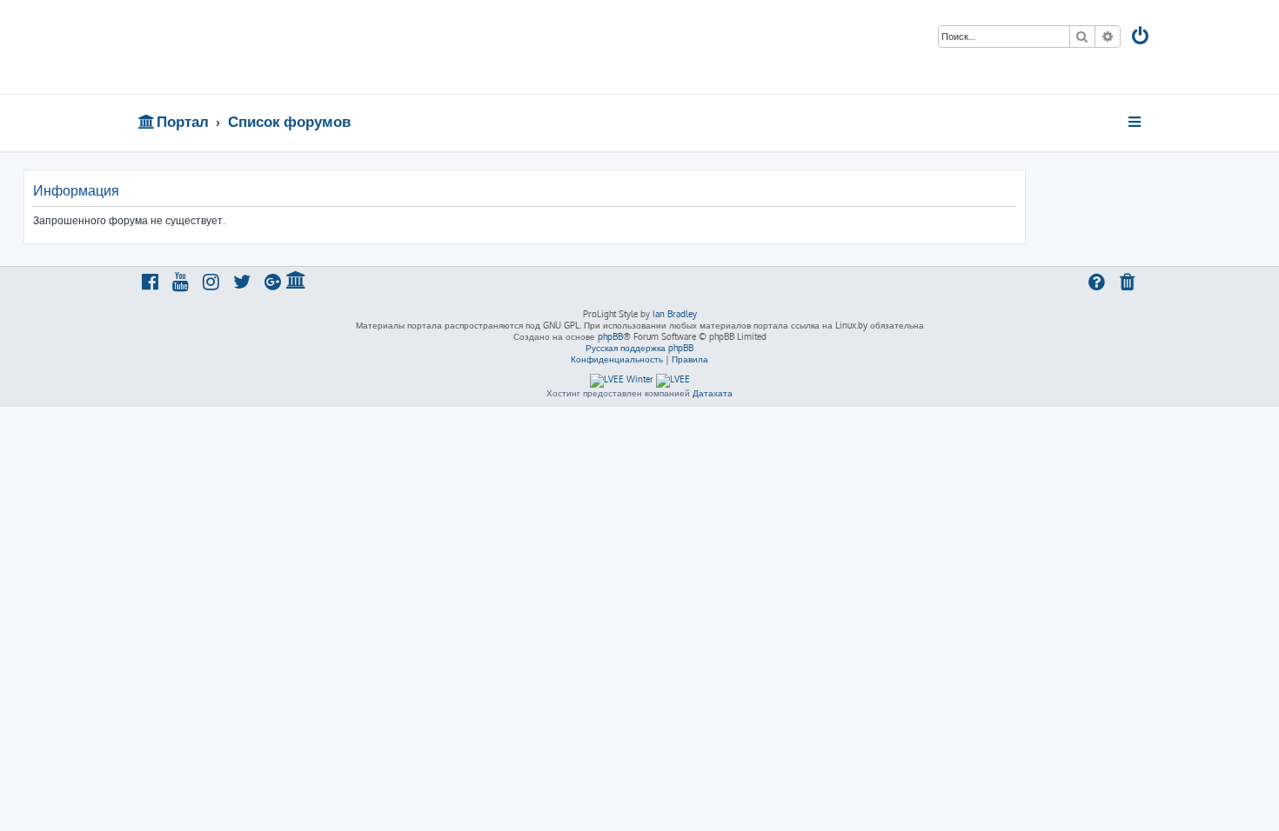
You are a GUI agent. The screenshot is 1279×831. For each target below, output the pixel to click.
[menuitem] (1141, 38)
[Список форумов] (263, 47)
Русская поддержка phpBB (639, 347)
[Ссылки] (1136, 121)
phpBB (610, 336)
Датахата (713, 393)
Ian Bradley (675, 314)
